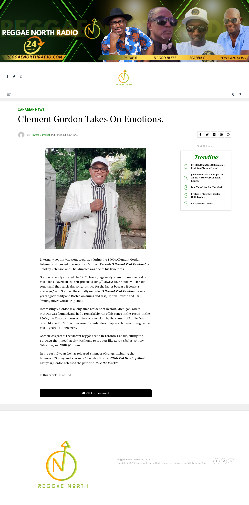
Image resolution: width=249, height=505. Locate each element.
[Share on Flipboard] (214, 134)
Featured (65, 375)
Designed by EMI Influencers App (189, 463)
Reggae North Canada (129, 459)
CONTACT (147, 459)
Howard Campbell (40, 134)
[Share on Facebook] (200, 134)
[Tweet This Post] (207, 134)
